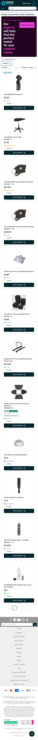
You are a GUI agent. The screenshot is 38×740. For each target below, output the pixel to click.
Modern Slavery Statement (19, 680)
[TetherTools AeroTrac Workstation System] (19, 260)
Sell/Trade (26, 3)
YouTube (19, 619)
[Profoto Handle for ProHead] (19, 486)
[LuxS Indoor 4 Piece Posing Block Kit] (19, 302)
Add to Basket (18, 108)
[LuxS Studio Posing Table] (19, 125)
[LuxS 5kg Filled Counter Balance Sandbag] (19, 170)
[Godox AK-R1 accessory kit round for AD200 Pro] (19, 392)
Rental (19, 660)
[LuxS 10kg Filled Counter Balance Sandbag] (19, 215)
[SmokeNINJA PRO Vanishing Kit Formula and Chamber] (19, 573)
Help (19, 668)
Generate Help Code (19, 672)
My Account (19, 644)
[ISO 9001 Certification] (27, 722)
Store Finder (19, 640)
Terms (19, 729)
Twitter (11, 619)
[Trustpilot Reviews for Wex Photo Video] (11, 722)
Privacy (31, 728)
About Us (19, 648)
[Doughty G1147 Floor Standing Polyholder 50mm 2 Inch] (19, 347)
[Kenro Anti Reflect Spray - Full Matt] (19, 528)
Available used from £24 (11, 415)
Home (3, 12)
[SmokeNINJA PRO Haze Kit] (19, 83)
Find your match (27, 25)
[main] (19, 311)
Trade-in (19, 652)
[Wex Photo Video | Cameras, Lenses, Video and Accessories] (7, 3)
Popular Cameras (19, 636)
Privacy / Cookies (19, 664)
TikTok (27, 619)
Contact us (19, 633)
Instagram (23, 619)
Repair (19, 656)
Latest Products (19, 684)
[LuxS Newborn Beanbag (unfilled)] (19, 443)
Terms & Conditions (19, 676)
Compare (9, 103)
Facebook (15, 619)
